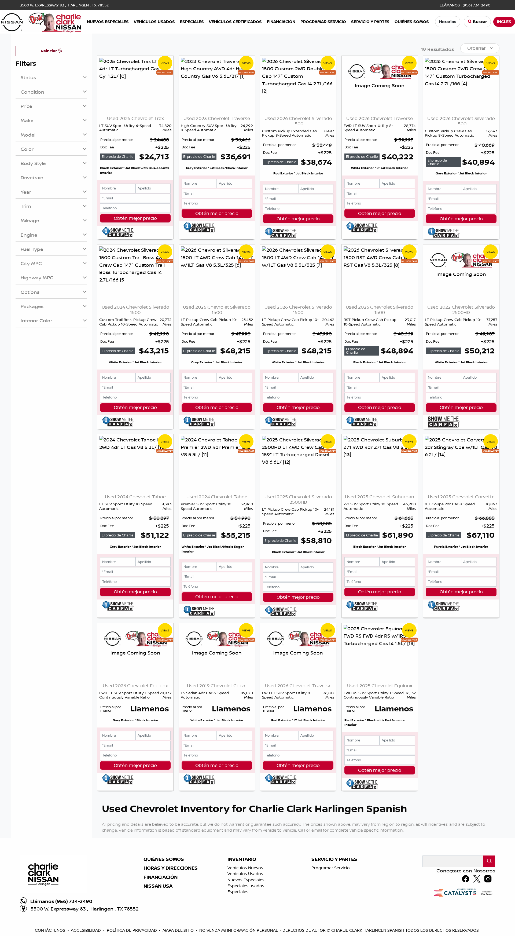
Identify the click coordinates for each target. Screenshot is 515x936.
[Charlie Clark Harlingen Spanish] (41, 21)
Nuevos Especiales (245, 880)
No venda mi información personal (239, 930)
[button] (107, 22)
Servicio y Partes (334, 859)
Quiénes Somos (164, 859)
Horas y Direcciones (171, 868)
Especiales (237, 891)
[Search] (489, 861)
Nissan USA (158, 886)
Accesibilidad (86, 930)
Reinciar (49, 51)
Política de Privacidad (132, 930)
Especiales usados (245, 886)
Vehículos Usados (245, 873)
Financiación (161, 877)
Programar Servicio (330, 868)
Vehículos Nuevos (245, 868)
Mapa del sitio (179, 930)
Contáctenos (50, 930)
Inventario (241, 859)
